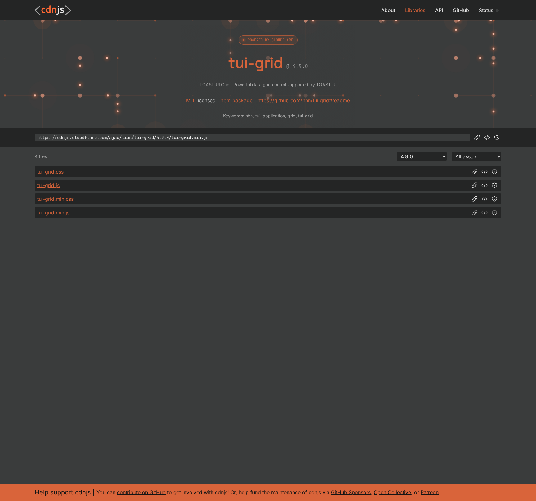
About (388, 10)
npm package (236, 100)
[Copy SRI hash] (497, 137)
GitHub (461, 10)
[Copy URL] (477, 137)
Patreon (430, 492)
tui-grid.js (48, 185)
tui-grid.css (50, 171)
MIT (190, 100)
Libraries (415, 10)
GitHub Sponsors (351, 492)
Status (486, 10)
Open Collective (392, 492)
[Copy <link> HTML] (484, 171)
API (439, 10)
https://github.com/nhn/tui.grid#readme (303, 100)
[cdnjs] (53, 10)
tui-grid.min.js (53, 212)
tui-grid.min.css (55, 199)
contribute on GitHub (141, 492)
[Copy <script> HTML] (487, 137)
